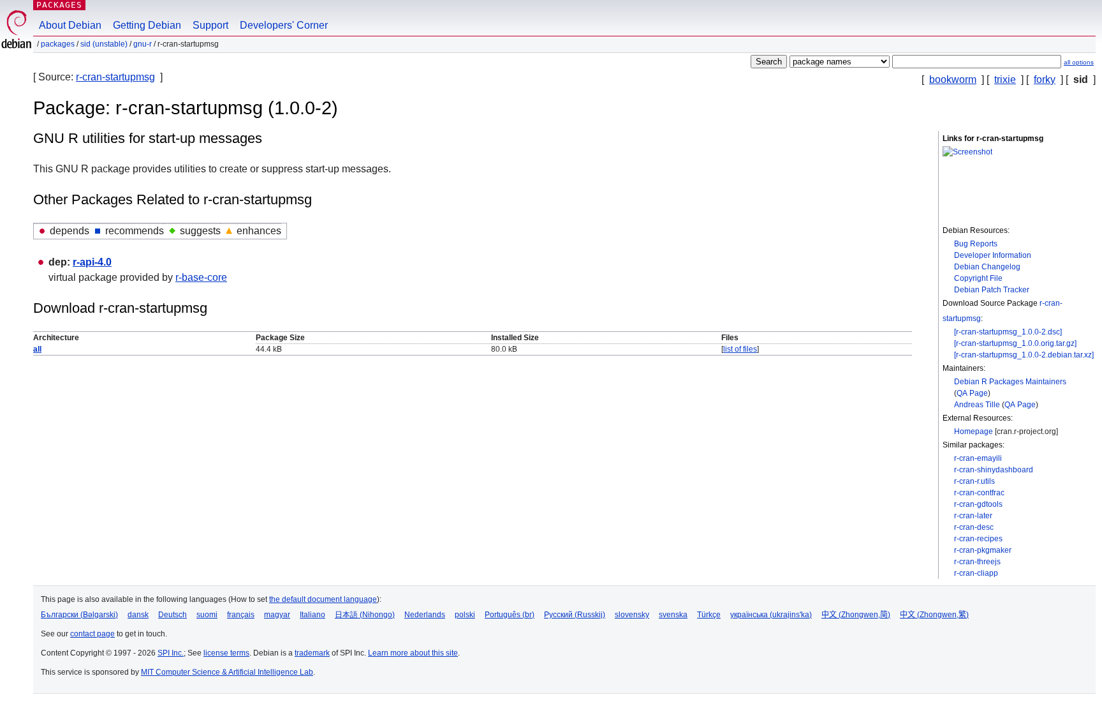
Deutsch (172, 614)
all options (1079, 62)
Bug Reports (975, 243)
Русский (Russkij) (574, 614)
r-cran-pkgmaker (982, 550)
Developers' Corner (284, 25)
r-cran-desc (974, 527)
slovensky (632, 614)
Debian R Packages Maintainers (1010, 381)
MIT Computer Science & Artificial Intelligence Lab (227, 672)
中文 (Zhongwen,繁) (934, 614)
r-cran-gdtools (978, 504)
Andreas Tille (977, 404)
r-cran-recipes (978, 538)
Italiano (312, 614)
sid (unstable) (104, 44)
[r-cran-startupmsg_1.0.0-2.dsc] (1008, 331)
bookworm (952, 79)
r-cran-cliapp (976, 573)
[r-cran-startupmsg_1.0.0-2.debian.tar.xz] (1024, 354)
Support (210, 25)
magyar (277, 614)
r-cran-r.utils (974, 481)
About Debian (70, 25)
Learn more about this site (413, 653)
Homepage (973, 431)
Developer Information (992, 255)
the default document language (323, 599)
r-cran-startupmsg (115, 76)
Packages (59, 5)
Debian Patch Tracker (991, 289)
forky (1044, 79)
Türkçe (709, 614)
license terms (226, 653)
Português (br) (509, 614)
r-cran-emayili (978, 458)
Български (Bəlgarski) (79, 614)
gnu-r (142, 44)
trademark (312, 653)
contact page (92, 633)
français (240, 614)
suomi (206, 614)
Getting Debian (147, 25)
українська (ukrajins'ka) (771, 614)
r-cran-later (973, 515)
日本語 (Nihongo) (365, 614)
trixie (1005, 79)
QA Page (972, 393)
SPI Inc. (171, 653)
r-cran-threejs (977, 561)
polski (465, 614)
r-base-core (201, 277)
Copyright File (978, 278)
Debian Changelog (987, 266)
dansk (138, 614)
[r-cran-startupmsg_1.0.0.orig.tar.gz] (1015, 343)
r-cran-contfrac (979, 492)
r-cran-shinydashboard (993, 469)
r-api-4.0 (92, 262)
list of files (740, 349)
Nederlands (424, 614)
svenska (673, 614)
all (37, 349)
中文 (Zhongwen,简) (855, 614)
